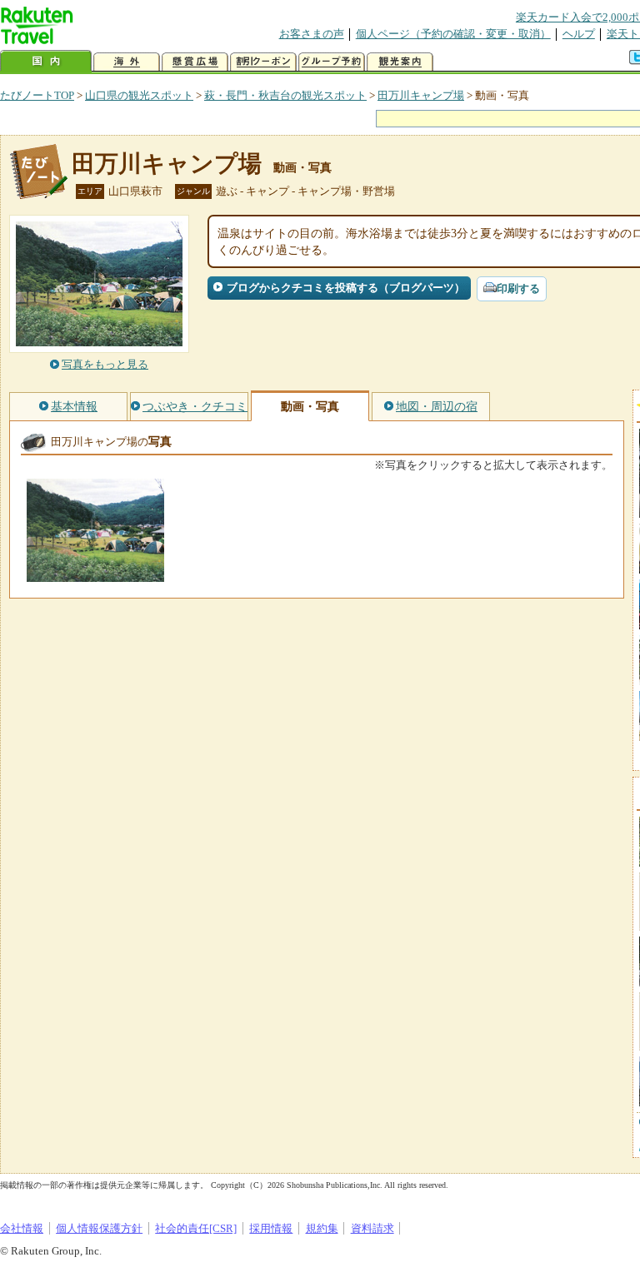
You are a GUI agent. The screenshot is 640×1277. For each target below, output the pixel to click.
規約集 (322, 1228)
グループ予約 (331, 62)
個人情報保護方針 (99, 1228)
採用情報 (270, 1228)
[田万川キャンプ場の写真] (95, 574)
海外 (126, 62)
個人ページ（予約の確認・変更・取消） (453, 33)
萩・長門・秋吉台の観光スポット (285, 95)
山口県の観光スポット (139, 95)
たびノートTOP (37, 95)
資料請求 (372, 1228)
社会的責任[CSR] (196, 1228)
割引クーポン (263, 62)
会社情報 (21, 1228)
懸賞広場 (195, 62)
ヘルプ (578, 33)
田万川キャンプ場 (421, 95)
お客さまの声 (311, 33)
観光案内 (400, 62)
